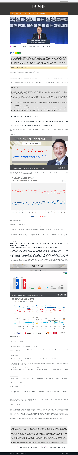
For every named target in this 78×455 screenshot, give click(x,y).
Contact (66, 453)
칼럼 (33, 13)
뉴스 (25, 13)
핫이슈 (21, 13)
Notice (63, 453)
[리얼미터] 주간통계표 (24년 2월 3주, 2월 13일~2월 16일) (28, 447)
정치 (12, 13)
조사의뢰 (54, 13)
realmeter (17, 453)
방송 (29, 13)
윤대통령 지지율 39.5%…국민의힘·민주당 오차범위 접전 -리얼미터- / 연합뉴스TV (53, 447)
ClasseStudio (24, 453)
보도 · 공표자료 (42, 13)
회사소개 (59, 13)
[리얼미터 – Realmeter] (39, 7)
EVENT (49, 13)
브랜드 (17, 13)
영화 (37, 13)
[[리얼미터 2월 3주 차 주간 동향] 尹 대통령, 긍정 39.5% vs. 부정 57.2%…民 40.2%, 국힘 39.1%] (39, 31)
